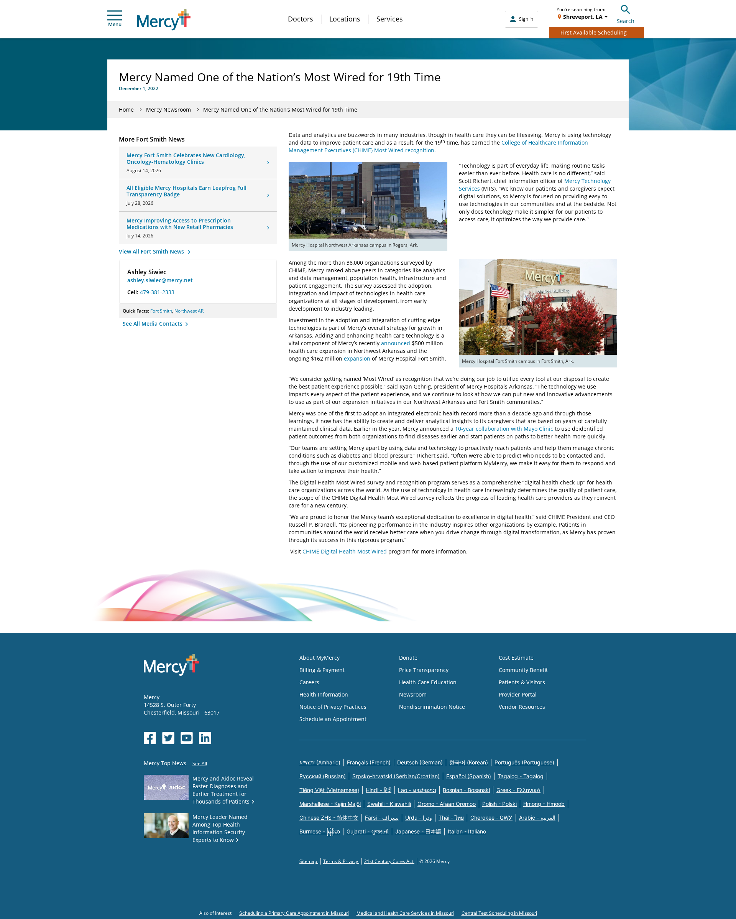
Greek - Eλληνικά (518, 790)
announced (395, 343)
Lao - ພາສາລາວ (417, 790)
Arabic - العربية (537, 817)
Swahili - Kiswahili (389, 803)
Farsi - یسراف (382, 817)
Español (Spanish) (468, 776)
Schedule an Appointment (332, 719)
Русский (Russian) (322, 776)
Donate (408, 657)
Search (625, 21)
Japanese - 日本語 (418, 831)
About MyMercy (319, 657)
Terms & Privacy (341, 861)
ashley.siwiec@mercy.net (160, 280)
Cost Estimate (516, 657)
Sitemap (308, 861)
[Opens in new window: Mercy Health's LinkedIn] (205, 738)
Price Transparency (424, 670)
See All (199, 763)
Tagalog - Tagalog (521, 776)
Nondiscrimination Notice (432, 706)
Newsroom (413, 694)
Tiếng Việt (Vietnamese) (329, 790)
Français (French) (369, 762)
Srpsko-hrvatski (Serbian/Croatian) (396, 776)
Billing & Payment (322, 670)
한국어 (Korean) (468, 762)
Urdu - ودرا (418, 817)
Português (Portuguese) (524, 762)
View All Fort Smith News (152, 251)
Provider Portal (518, 694)
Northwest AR (189, 311)
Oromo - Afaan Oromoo (446, 803)
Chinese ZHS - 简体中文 (328, 817)
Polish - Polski (499, 803)
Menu (115, 24)
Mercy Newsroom (168, 109)
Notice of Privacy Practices (332, 706)
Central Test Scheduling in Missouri (499, 913)
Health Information (323, 694)
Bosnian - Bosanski (466, 790)
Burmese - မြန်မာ (319, 831)
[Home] (164, 19)
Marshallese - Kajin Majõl (330, 803)
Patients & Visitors (522, 682)
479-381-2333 (157, 292)
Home (126, 109)
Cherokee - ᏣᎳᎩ (491, 817)
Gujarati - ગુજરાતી (368, 831)
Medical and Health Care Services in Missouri (405, 913)
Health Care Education (428, 682)
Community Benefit (523, 670)
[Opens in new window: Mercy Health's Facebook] (150, 738)
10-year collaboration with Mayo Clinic (504, 428)
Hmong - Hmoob (544, 803)
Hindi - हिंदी (378, 790)
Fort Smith (161, 311)
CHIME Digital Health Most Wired (344, 551)
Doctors (300, 18)
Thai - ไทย (451, 817)
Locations (344, 18)
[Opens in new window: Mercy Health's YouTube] (187, 738)
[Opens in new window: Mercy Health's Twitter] (168, 738)
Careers (309, 682)
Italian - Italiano (467, 831)
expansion (357, 358)
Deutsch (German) (420, 762)
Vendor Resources (522, 706)
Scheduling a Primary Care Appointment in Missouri (294, 913)
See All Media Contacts (153, 323)
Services (389, 18)
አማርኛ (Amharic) (319, 762)
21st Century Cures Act (389, 861)
